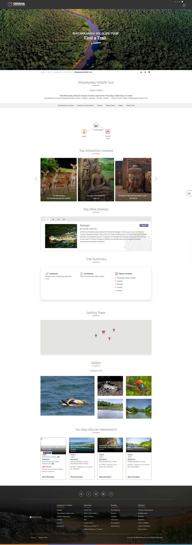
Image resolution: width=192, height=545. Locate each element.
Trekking (113, 516)
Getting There (110, 105)
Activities (114, 505)
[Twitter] (81, 494)
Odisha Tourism (144, 537)
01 (48, 220)
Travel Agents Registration (65, 513)
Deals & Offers (88, 516)
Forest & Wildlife (143, 523)
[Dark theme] (184, 1)
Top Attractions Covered (66, 105)
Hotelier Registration (63, 516)
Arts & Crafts (142, 529)
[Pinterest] (110, 494)
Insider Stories (88, 523)
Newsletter (60, 526)
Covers (44, 455)
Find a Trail (68, 72)
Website (59, 510)
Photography (115, 523)
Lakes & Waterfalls (144, 526)
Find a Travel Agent (90, 513)
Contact (59, 523)
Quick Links (87, 505)
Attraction (141, 505)
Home (42, 72)
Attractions (46, 459)
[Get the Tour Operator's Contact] (189, 193)
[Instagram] (103, 494)
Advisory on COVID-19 (91, 526)
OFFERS (48, 452)
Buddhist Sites (142, 513)
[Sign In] (149, 72)
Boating (113, 513)
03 (58, 220)
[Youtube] (96, 494)
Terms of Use (43, 537)
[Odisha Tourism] (16, 4)
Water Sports (115, 526)
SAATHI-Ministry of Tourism (93, 529)
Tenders (59, 520)
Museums (141, 520)
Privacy (33, 537)
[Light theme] (182, 1)
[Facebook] (88, 494)
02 (53, 220)
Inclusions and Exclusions (85, 105)
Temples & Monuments (145, 510)
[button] (114, 330)
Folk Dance (114, 520)
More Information (48, 477)
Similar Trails (130, 105)
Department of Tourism (64, 505)
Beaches (141, 516)
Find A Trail (87, 510)
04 (64, 220)
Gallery (120, 105)
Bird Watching (115, 510)
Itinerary (99, 105)
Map (85, 520)
